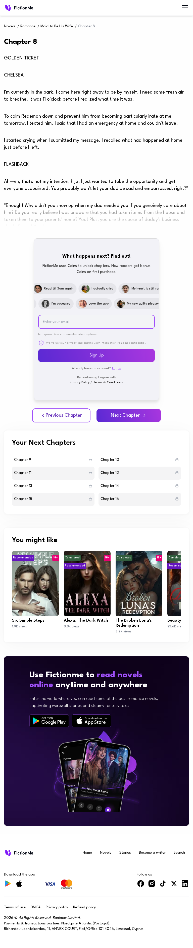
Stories (125, 853)
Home (87, 853)
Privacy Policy (79, 382)
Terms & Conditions (108, 382)
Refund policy (84, 907)
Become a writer (152, 853)
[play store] (49, 720)
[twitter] (174, 885)
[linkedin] (185, 885)
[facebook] (141, 885)
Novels (9, 26)
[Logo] (7, 8)
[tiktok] (163, 885)
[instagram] (152, 885)
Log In (116, 368)
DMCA (36, 907)
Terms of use (15, 907)
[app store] (91, 720)
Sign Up (96, 355)
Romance (27, 26)
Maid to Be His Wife (56, 26)
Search (179, 853)
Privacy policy (57, 907)
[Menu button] (185, 7)
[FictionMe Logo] (18, 853)
